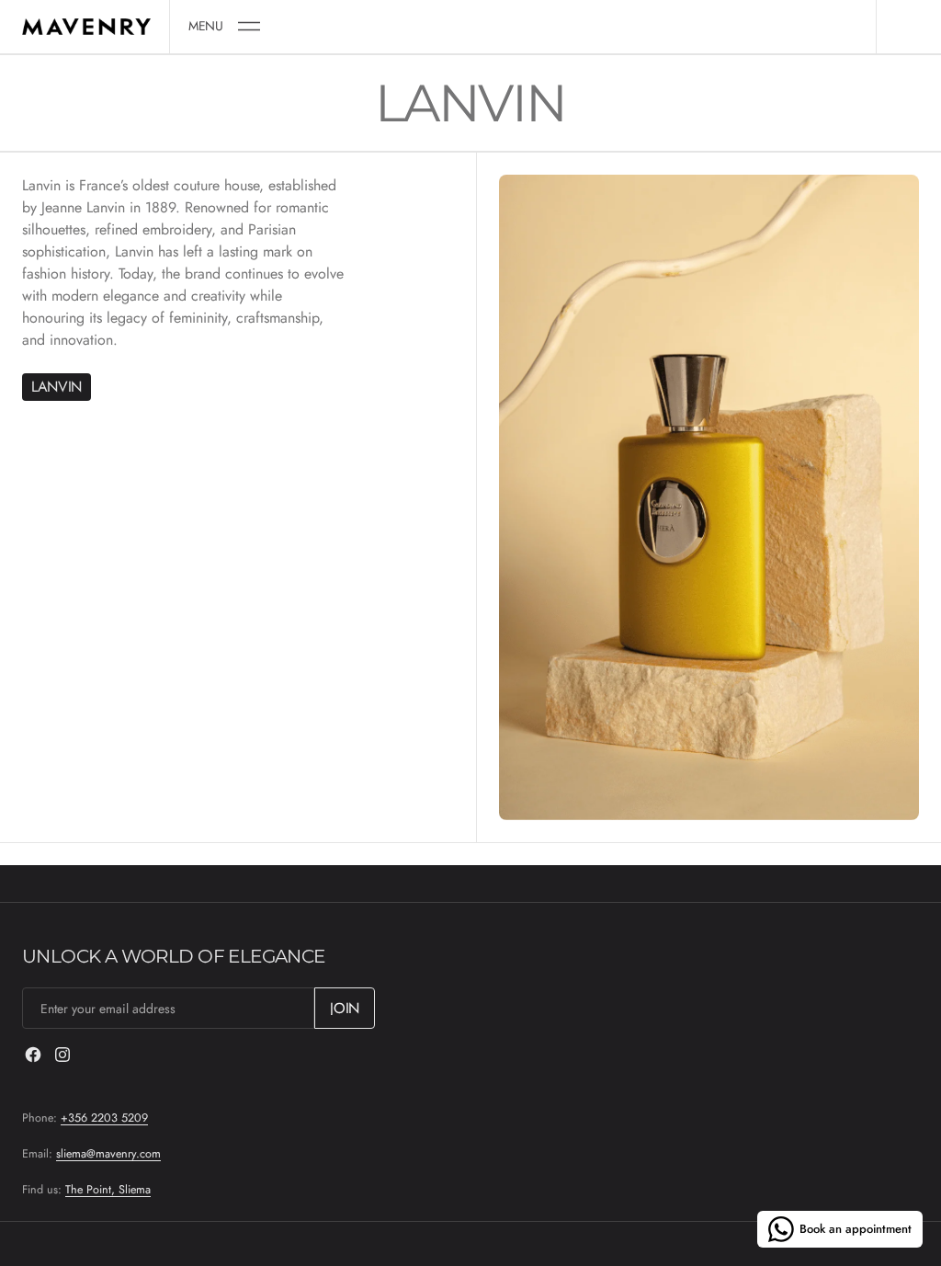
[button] (223, 26)
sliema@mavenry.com (108, 1154)
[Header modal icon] (249, 27)
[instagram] (62, 1055)
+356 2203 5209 (104, 1118)
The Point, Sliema (108, 1189)
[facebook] (33, 1055)
